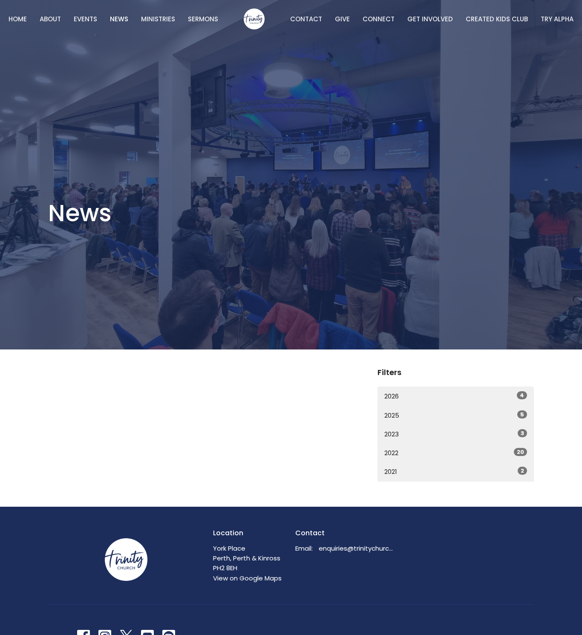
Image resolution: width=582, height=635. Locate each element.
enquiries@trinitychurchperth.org (358, 548)
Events (85, 18)
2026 (454, 396)
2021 (454, 471)
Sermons (203, 18)
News (119, 18)
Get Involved (430, 18)
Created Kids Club (497, 18)
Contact (306, 18)
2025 (454, 415)
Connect (379, 18)
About (50, 18)
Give (342, 18)
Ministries (158, 18)
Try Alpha (557, 18)
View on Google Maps (247, 578)
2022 (454, 452)
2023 (454, 434)
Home (18, 18)
